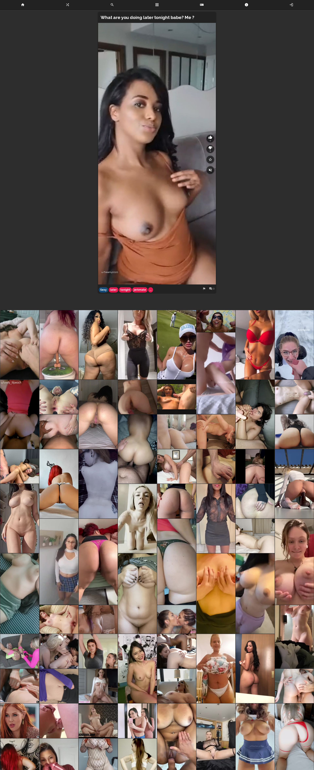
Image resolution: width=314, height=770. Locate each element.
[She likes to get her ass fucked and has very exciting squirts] (58, 720)
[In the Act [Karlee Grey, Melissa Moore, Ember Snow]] (137, 720)
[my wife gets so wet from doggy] (58, 431)
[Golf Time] (176, 344)
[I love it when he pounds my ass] (19, 414)
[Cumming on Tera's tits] (176, 397)
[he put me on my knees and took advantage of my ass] (255, 466)
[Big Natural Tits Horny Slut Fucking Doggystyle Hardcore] (176, 466)
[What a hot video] (294, 686)
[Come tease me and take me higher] (137, 668)
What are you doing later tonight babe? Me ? (147, 17)
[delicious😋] (58, 619)
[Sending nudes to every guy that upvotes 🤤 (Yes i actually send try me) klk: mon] (19, 518)
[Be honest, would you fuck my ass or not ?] (98, 414)
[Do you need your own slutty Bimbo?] (255, 344)
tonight (125, 289)
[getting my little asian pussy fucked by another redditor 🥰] (216, 466)
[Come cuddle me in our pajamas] (19, 593)
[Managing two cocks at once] (98, 619)
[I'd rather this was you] (255, 536)
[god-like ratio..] (255, 593)
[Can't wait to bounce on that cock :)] (137, 518)
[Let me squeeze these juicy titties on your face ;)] (137, 593)
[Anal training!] (58, 397)
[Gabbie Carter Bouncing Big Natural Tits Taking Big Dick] (98, 720)
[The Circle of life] (176, 651)
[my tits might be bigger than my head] (294, 562)
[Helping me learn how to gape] (19, 344)
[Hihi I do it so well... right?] (58, 344)
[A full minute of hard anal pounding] (176, 686)
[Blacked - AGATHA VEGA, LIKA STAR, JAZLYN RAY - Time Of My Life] (19, 686)
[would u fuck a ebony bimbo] (98, 344)
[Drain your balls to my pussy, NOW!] (176, 562)
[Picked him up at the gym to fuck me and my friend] (19, 466)
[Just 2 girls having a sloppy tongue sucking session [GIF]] (176, 619)
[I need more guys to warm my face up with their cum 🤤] (294, 344)
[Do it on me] (294, 397)
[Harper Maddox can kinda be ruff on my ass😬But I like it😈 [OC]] (19, 651)
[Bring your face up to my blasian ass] (176, 501)
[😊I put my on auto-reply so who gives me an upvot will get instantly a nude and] (294, 484)
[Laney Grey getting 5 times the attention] (58, 651)
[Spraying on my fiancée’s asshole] (137, 397)
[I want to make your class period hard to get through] (58, 562)
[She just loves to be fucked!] (176, 431)
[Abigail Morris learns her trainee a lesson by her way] (98, 651)
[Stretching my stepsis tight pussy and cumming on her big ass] (98, 686)
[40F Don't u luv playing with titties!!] (216, 593)
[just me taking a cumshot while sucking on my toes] (255, 414)
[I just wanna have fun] (255, 668)
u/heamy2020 (109, 272)
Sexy (103, 289)
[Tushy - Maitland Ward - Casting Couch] (19, 720)
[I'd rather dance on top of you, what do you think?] (58, 484)
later (113, 289)
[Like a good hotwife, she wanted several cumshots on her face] (216, 321)
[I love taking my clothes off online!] (58, 686)
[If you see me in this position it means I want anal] (98, 562)
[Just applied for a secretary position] (216, 518)
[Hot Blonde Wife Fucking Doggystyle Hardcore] (216, 431)
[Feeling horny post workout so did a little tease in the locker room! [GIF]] (294, 637)
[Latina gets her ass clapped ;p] (137, 449)
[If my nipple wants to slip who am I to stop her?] (137, 344)
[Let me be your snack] (255, 501)
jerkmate (140, 289)
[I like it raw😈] (98, 484)
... (151, 289)
